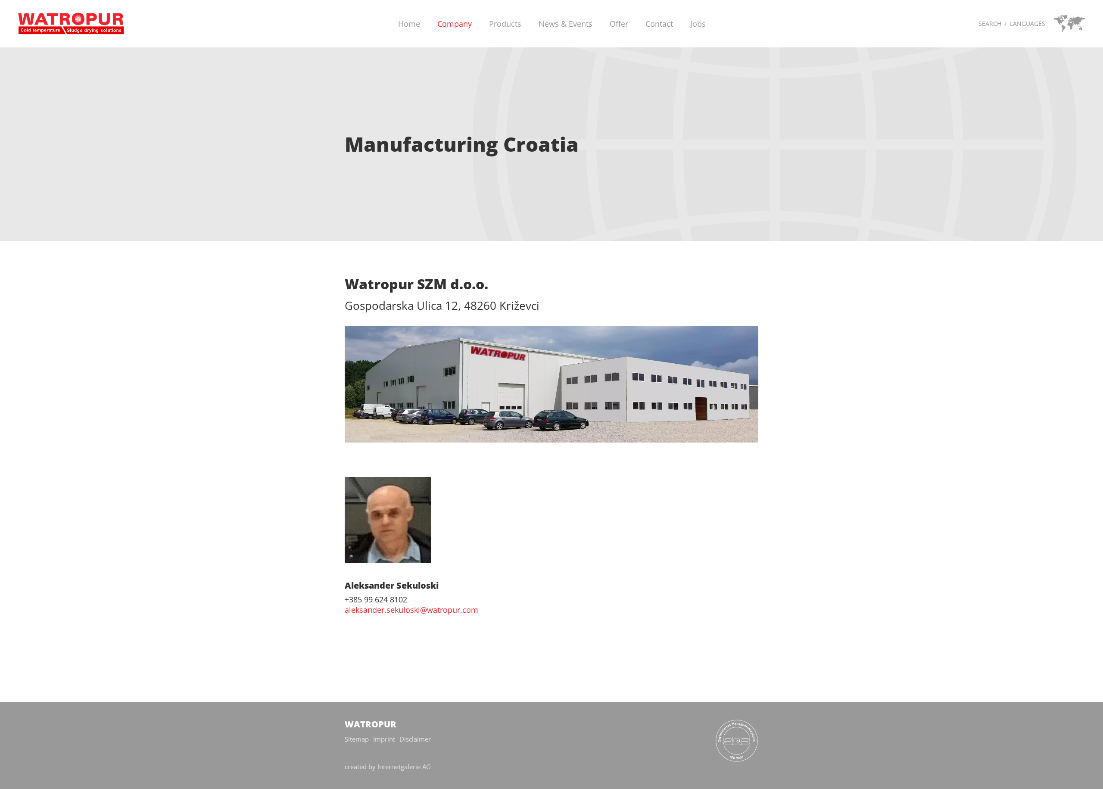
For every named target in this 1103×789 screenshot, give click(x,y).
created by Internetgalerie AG (388, 766)
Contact (659, 24)
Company (454, 24)
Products (505, 24)
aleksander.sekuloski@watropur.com (411, 610)
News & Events (565, 24)
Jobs (698, 24)
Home (409, 24)
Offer (619, 24)
